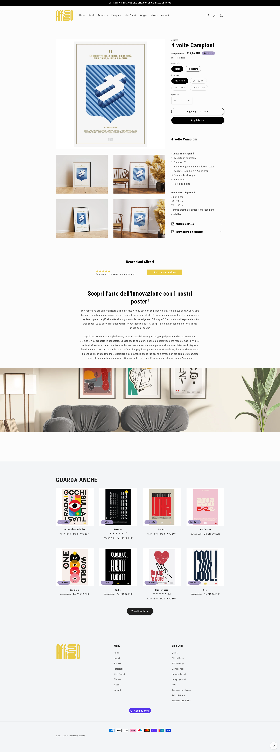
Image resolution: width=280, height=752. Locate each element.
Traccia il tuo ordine (181, 700)
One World (74, 590)
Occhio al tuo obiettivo (74, 529)
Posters (117, 663)
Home (116, 653)
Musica (117, 684)
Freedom (118, 529)
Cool (205, 590)
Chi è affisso (178, 658)
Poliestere (193, 69)
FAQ (174, 684)
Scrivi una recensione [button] (165, 272)
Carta (177, 69)
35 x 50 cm (199, 81)
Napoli (117, 658)
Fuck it (118, 590)
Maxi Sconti (119, 674)
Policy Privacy (178, 695)
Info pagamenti (179, 679)
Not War (161, 529)
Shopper (118, 679)
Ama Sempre (205, 529)
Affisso (65, 736)
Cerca (174, 653)
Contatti (117, 690)
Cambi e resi (178, 669)
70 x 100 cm (199, 88)
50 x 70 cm (180, 88)
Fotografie (119, 669)
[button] (103, 15)
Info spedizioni (179, 674)
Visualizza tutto (140, 611)
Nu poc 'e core (161, 590)
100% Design (178, 663)
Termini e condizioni (181, 690)
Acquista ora (198, 120)
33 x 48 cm (180, 80)
